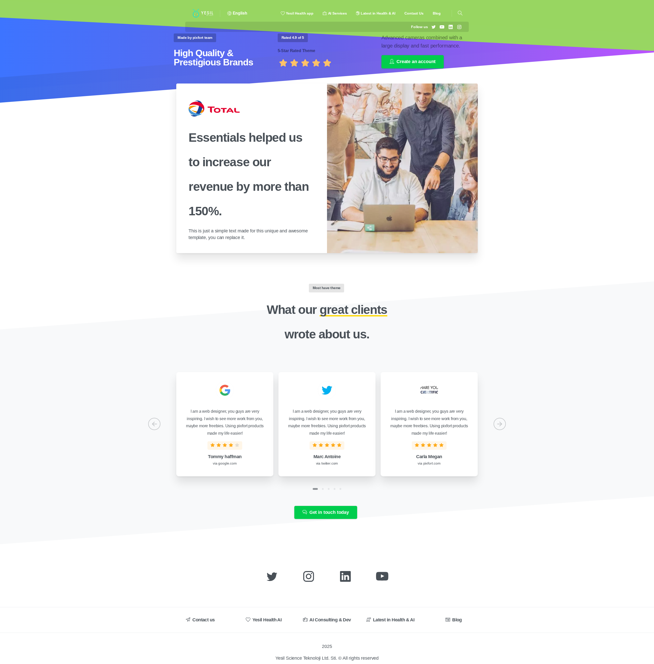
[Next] (500, 424)
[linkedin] (450, 27)
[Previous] (154, 424)
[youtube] (442, 27)
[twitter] (433, 27)
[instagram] (459, 27)
